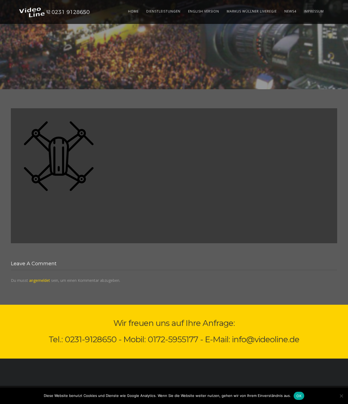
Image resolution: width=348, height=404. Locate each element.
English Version (203, 11)
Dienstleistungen (163, 11)
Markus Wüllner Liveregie (252, 11)
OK (299, 396)
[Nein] (341, 396)
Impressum (314, 11)
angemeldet (39, 280)
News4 (290, 11)
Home (133, 11)
